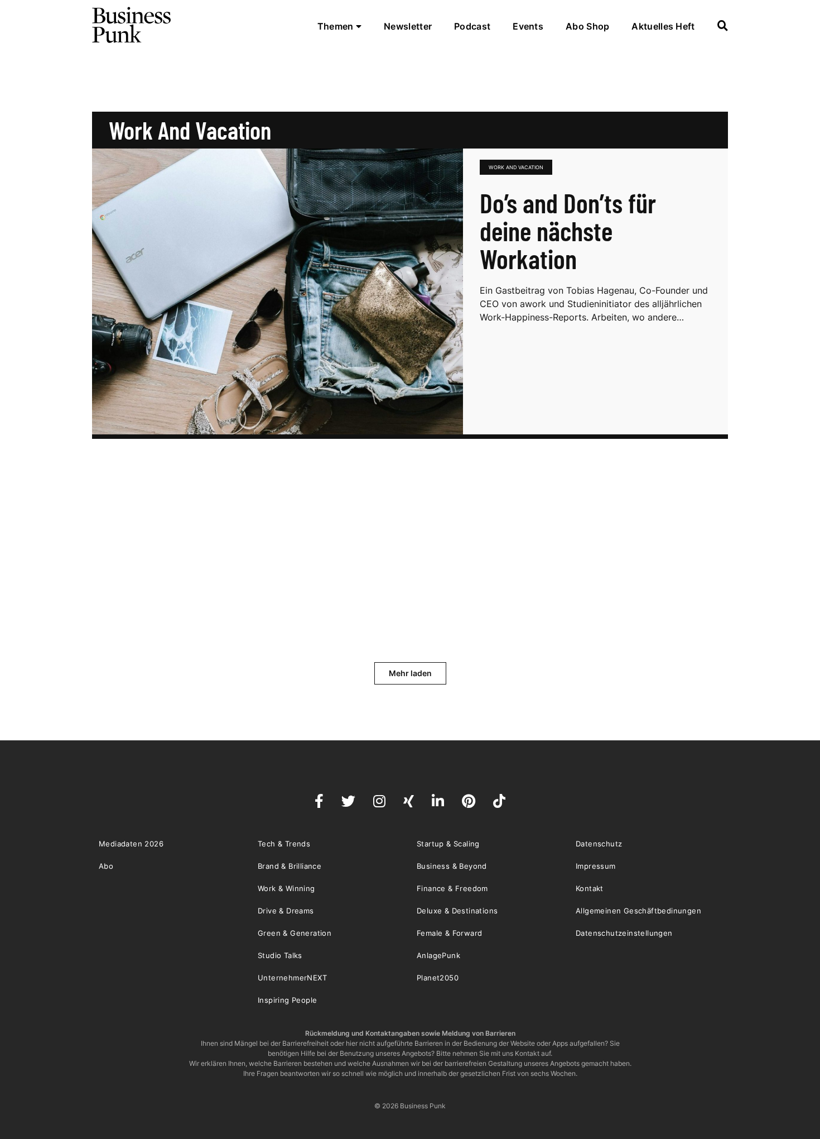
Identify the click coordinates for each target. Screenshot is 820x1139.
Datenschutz (599, 843)
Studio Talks (280, 955)
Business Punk (132, 25)
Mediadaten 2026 (131, 843)
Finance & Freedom (452, 888)
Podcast (472, 26)
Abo (106, 866)
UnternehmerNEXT (292, 977)
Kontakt (590, 888)
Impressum (596, 866)
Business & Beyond (452, 866)
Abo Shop (587, 26)
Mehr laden (410, 673)
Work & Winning (286, 888)
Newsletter (408, 26)
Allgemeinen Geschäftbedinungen (638, 910)
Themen (336, 26)
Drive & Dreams (286, 910)
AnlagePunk (438, 955)
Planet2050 (438, 977)
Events (528, 26)
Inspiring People (287, 1000)
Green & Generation (294, 933)
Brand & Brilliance (289, 866)
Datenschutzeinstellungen (624, 933)
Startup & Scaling (448, 843)
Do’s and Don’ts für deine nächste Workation (568, 230)
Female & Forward (449, 933)
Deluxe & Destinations (457, 910)
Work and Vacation (516, 167)
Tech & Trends (284, 843)
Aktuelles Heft (662, 26)
